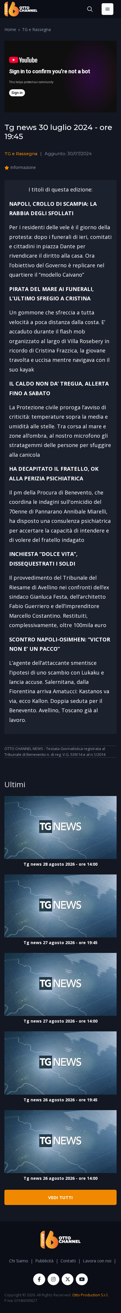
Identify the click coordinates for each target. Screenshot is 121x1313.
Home (10, 29)
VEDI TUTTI (60, 1197)
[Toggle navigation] (107, 9)
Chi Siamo (18, 1261)
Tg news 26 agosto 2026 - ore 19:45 (60, 1100)
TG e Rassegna (36, 29)
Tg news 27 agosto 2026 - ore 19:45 (60, 942)
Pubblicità (44, 1261)
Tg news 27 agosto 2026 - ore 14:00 (60, 1021)
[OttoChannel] (20, 9)
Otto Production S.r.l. (90, 1294)
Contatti (68, 1261)
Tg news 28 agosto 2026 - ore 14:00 (60, 864)
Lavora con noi (97, 1261)
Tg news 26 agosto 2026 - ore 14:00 (60, 1178)
